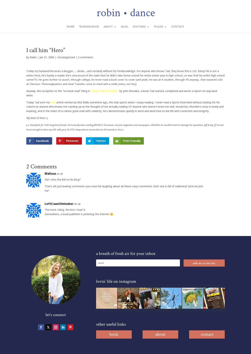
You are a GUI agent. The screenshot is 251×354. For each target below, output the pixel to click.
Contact (177, 26)
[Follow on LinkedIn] (63, 327)
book (114, 334)
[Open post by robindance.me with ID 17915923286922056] (149, 298)
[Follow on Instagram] (56, 327)
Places (158, 26)
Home (70, 26)
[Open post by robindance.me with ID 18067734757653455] (171, 298)
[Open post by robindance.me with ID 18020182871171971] (214, 298)
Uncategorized (66, 57)
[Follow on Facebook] (41, 327)
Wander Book (89, 26)
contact (207, 334)
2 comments (85, 57)
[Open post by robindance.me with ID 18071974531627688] (106, 298)
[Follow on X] (48, 327)
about (160, 334)
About (108, 26)
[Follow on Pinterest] (70, 327)
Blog (124, 26)
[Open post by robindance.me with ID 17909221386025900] (128, 298)
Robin (33, 57)
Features (139, 26)
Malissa (50, 174)
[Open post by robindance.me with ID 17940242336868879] (192, 298)
